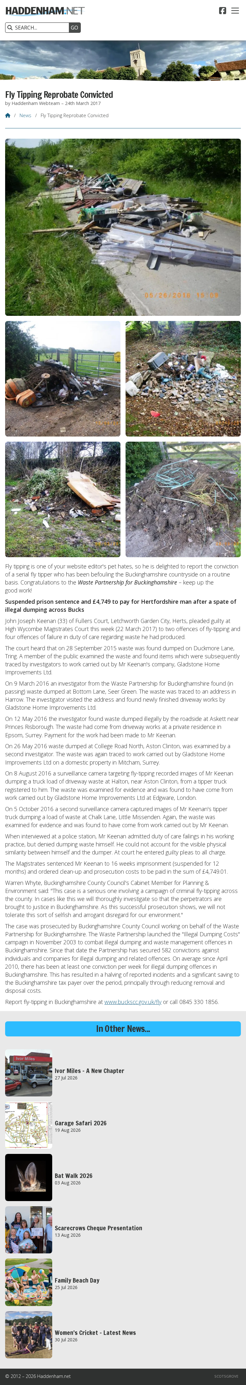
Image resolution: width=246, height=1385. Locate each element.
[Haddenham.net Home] (45, 20)
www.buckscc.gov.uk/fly (132, 1002)
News (25, 115)
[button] (235, 11)
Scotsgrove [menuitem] (226, 1376)
